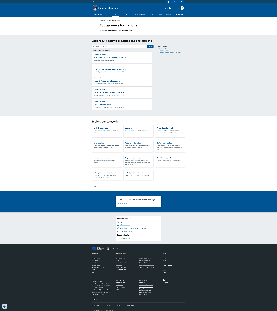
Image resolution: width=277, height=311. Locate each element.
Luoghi (164, 270)
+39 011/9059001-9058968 (103, 286)
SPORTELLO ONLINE (121, 287)
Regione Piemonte (97, 1)
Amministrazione (98, 14)
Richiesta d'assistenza (144, 294)
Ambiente (118, 260)
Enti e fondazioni (96, 263)
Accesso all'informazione (140, 14)
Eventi (164, 272)
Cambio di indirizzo (163, 50)
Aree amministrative (96, 258)
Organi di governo (96, 265)
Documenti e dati (96, 260)
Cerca (150, 46)
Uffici (93, 272)
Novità (108, 14)
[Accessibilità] (4, 306)
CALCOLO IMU (119, 285)
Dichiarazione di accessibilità (146, 285)
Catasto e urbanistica (121, 267)
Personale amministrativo (98, 267)
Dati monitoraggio (96, 305)
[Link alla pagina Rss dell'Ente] (164, 280)
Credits (118, 305)
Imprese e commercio (144, 260)
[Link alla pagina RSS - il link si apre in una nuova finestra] (170, 8)
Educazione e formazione (100, 54)
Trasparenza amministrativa (164, 14)
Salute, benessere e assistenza (146, 265)
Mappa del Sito (130, 305)
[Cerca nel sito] (181, 8)
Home (101, 20)
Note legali (142, 282)
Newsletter (166, 282)
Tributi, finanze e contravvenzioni (147, 267)
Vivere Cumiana (124, 14)
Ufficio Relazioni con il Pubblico (99, 294)
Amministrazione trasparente (146, 287)
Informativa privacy (144, 280)
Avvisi (164, 260)
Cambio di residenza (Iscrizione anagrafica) (169, 52)
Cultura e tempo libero (121, 269)
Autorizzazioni (119, 265)
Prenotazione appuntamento (146, 292)
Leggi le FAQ (142, 289)
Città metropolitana (120, 282)
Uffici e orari (94, 297)
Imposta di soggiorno (163, 48)
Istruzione (152, 14)
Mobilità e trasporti (143, 263)
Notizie (164, 258)
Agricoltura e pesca (120, 258)
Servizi (115, 14)
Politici (93, 269)
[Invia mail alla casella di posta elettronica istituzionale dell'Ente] (103, 290)
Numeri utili (94, 299)
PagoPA (117, 289)
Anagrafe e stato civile (121, 263)
